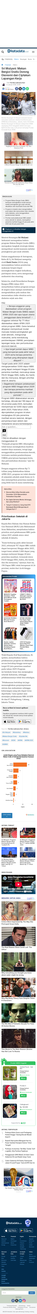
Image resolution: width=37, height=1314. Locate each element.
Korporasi (13, 1245)
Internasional (5, 1243)
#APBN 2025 (29, 740)
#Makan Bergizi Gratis (9, 736)
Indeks (3, 1271)
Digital (22, 1236)
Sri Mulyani (23, 237)
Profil (30, 1243)
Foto (30, 1260)
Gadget (22, 1247)
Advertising (22, 1305)
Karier (28, 1305)
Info (2, 1269)
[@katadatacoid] (24, 1300)
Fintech (22, 1243)
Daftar (31, 1292)
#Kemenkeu (17, 732)
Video (31, 1252)
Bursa (30, 59)
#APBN (20, 740)
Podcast (31, 1262)
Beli (24, 1078)
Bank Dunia (12, 262)
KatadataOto (5, 1283)
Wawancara (23, 1260)
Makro (16, 59)
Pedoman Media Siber (9, 1307)
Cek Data (13, 1260)
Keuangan (23, 59)
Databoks (4, 1279)
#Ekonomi (5, 740)
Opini (21, 1258)
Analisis (13, 1258)
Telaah (22, 1256)
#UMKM (5, 744)
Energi (3, 1245)
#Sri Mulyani (6, 732)
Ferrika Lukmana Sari (17, 83)
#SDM (13, 740)
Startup (22, 1245)
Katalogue (32, 1258)
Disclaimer (32, 1307)
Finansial (8, 65)
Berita (3, 1236)
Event (3, 1281)
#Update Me (23, 736)
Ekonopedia (32, 1236)
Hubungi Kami (19, 1309)
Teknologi (23, 1249)
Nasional (4, 1239)
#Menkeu (26, 732)
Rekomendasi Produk (9, 576)
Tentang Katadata (12, 1305)
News (30, 1254)
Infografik (13, 1256)
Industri (3, 1241)
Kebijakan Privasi (23, 1307)
